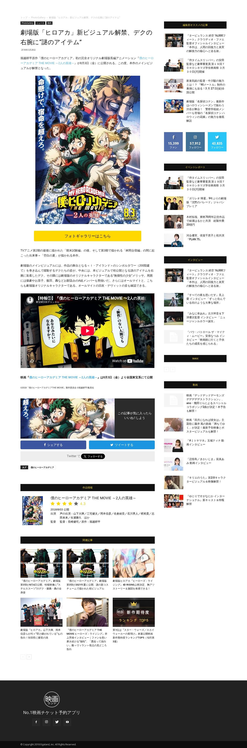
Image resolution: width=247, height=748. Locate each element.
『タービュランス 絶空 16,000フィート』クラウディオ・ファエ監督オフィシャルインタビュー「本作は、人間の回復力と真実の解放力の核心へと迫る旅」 (206, 43)
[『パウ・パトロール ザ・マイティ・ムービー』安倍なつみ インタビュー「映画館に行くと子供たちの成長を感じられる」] (173, 337)
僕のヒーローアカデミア (42, 467)
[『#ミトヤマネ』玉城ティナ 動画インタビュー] (173, 445)
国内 (49, 23)
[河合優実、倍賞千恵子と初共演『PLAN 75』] (173, 240)
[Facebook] (36, 722)
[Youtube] (67, 722)
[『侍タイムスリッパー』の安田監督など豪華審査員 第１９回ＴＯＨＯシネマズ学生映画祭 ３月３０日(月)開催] (173, 65)
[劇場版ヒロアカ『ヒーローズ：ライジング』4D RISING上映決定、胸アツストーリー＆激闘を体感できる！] (134, 563)
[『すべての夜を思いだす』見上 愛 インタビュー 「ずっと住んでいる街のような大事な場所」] (173, 300)
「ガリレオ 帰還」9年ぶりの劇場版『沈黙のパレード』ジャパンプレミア (206, 202)
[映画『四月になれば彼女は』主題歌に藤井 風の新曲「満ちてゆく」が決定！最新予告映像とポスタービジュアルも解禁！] (173, 424)
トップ (23, 17)
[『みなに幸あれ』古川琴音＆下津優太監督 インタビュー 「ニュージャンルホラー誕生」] (173, 318)
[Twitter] (57, 722)
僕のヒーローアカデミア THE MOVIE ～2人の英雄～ (63, 377)
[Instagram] (46, 722)
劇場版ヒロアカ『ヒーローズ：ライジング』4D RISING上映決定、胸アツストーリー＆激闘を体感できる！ (134, 584)
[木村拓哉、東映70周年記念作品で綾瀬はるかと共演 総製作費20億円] (173, 221)
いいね (173, 133)
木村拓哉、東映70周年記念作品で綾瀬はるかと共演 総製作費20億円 (205, 220)
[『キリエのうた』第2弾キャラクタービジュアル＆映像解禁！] (173, 482)
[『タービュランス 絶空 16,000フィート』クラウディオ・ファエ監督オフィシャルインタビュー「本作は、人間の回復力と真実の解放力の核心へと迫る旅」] (173, 40)
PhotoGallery (38, 17)
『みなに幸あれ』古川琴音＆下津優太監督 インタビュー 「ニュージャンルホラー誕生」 (205, 317)
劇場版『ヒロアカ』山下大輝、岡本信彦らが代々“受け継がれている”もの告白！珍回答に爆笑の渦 (41, 633)
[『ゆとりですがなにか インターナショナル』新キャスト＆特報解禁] (173, 501)
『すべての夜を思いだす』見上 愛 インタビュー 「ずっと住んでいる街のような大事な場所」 (205, 298)
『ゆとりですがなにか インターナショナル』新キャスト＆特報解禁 (205, 500)
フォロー (195, 133)
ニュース (40, 23)
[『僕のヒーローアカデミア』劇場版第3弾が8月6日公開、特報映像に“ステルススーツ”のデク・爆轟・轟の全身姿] (41, 563)
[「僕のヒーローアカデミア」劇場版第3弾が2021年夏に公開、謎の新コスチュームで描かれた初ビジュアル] (88, 563)
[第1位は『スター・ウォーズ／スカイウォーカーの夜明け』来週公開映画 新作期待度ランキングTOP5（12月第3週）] (134, 612)
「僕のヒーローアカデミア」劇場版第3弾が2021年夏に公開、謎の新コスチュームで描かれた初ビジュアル (87, 584)
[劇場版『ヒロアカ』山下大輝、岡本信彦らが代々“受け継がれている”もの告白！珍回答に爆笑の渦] (41, 612)
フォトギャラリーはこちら (87, 236)
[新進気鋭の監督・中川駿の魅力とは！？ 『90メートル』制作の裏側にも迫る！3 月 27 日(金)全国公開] (173, 85)
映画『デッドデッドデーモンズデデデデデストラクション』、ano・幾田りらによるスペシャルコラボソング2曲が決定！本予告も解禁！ (206, 403)
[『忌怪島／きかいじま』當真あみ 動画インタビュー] (173, 464)
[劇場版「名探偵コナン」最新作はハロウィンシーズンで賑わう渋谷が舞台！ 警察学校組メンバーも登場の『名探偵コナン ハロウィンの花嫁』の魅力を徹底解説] (173, 106)
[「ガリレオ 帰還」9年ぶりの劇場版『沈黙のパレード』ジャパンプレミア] (173, 203)
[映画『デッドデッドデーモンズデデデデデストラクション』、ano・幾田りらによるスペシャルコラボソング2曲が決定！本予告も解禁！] (173, 400)
